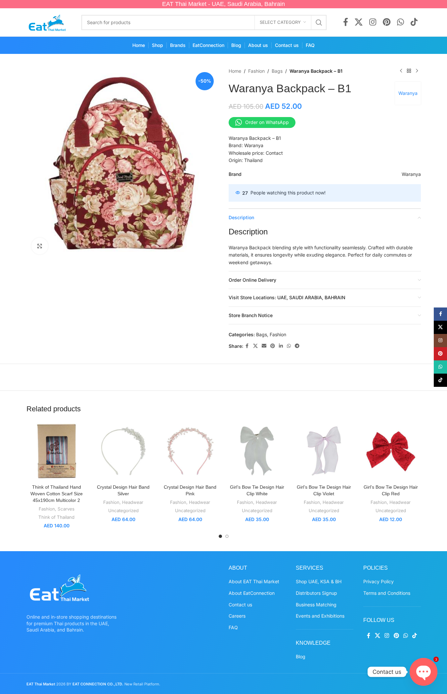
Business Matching (316, 604)
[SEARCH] (319, 22)
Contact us (240, 604)
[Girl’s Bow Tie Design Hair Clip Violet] (324, 451)
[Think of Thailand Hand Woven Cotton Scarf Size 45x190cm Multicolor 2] (56, 451)
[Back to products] (409, 71)
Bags (277, 71)
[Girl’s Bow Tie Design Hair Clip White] (257, 451)
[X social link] (358, 22)
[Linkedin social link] (281, 346)
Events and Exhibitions (320, 616)
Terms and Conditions (386, 593)
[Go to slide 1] (220, 536)
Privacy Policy (378, 581)
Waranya (408, 93)
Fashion (256, 71)
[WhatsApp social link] (400, 22)
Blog (300, 656)
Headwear (132, 502)
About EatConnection (252, 593)
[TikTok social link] (414, 22)
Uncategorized (123, 510)
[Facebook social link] (345, 22)
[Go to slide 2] (227, 536)
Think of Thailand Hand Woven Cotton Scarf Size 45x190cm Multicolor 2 (56, 493)
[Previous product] (401, 71)
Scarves (66, 508)
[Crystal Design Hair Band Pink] (190, 451)
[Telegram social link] (297, 346)
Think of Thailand (56, 517)
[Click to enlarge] (39, 246)
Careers (237, 616)
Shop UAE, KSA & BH (318, 581)
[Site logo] (47, 21)
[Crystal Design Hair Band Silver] (123, 451)
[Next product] (417, 71)
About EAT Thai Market (254, 581)
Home (235, 71)
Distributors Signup (316, 593)
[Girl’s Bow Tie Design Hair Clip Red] (391, 451)
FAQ (233, 627)
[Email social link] (264, 346)
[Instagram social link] (373, 22)
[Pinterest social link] (387, 22)
